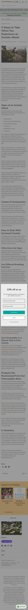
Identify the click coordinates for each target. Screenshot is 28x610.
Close (14, 317)
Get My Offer (14, 312)
